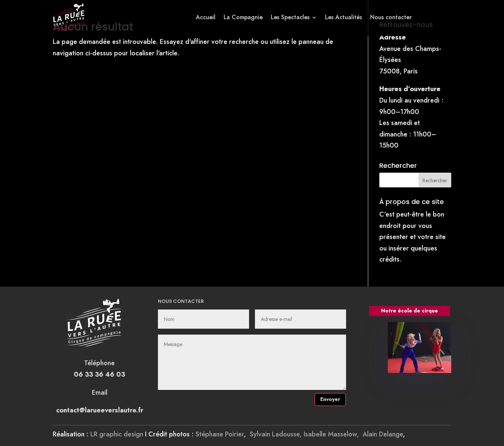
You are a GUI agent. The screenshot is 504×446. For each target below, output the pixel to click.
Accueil (205, 17)
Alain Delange (383, 434)
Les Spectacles (290, 17)
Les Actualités (343, 17)
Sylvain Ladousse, (277, 434)
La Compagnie (243, 17)
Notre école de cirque (409, 310)
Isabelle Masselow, (333, 434)
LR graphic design (116, 434)
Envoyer (330, 399)
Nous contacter (391, 17)
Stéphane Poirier (220, 434)
